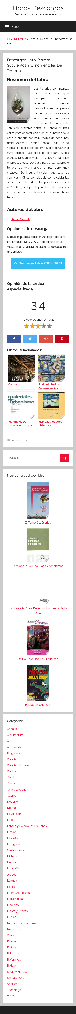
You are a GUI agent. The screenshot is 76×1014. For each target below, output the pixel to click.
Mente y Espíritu (17, 911)
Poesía (11, 941)
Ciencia (11, 759)
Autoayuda (14, 747)
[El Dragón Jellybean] (38, 683)
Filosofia (12, 838)
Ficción (11, 832)
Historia (12, 856)
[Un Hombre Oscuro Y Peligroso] (38, 638)
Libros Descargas (38, 8)
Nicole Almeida (20, 219)
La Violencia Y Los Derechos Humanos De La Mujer (38, 611)
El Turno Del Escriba (38, 522)
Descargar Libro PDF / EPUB (40, 263)
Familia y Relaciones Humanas (27, 826)
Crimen (11, 783)
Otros (10, 935)
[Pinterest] (62, 339)
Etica (10, 820)
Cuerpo (12, 795)
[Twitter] (30, 339)
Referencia (14, 959)
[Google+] (46, 339)
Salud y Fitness (17, 971)
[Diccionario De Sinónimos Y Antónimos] (38, 546)
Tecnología (14, 990)
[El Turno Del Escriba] (38, 501)
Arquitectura (20, 39)
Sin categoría (15, 977)
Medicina (13, 905)
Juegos (11, 874)
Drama (11, 808)
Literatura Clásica (18, 892)
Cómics (12, 777)
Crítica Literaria (16, 789)
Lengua (12, 880)
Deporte (12, 801)
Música (11, 917)
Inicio (8, 39)
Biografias (13, 753)
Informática (14, 868)
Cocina (11, 771)
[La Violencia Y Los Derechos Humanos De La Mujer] (38, 589)
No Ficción (14, 929)
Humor (11, 862)
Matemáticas (15, 898)
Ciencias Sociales (18, 765)
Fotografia (14, 844)
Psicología (14, 953)
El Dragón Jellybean (38, 704)
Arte (10, 741)
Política (12, 947)
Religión (12, 965)
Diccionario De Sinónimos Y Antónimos (38, 566)
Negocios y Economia (21, 923)
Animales (13, 729)
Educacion (14, 814)
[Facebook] (14, 339)
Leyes (11, 886)
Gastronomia (15, 850)
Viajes (11, 996)
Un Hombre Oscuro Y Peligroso (38, 659)
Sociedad (13, 984)
